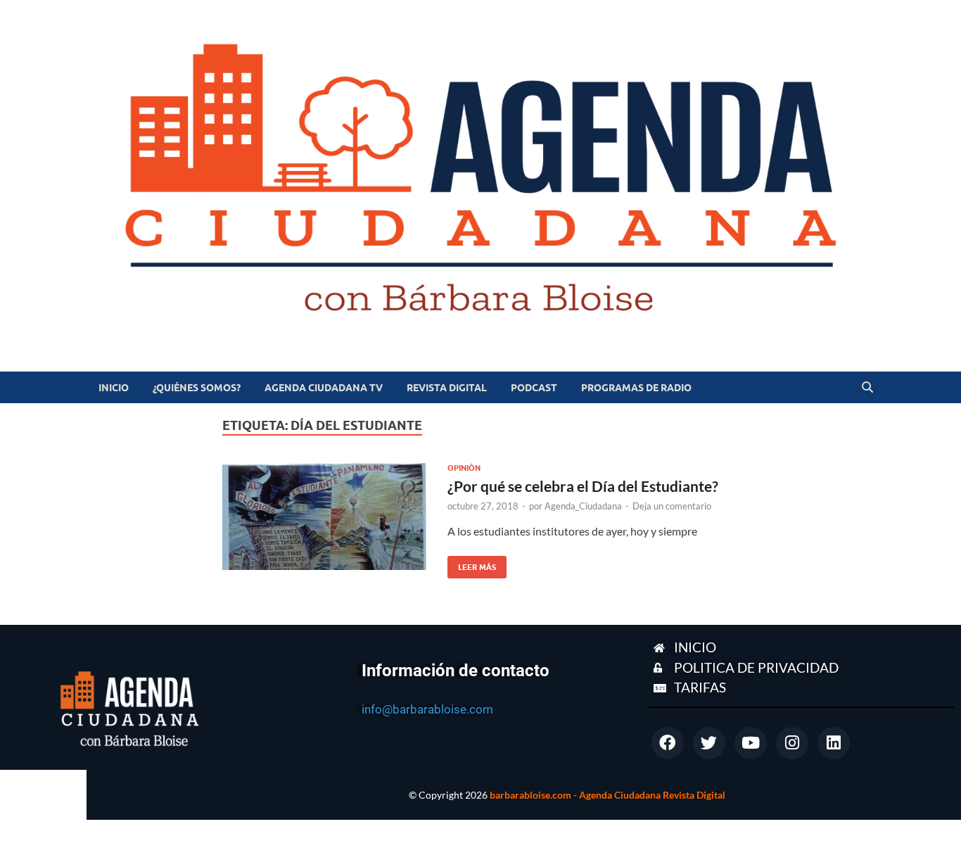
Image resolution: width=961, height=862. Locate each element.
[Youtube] (750, 743)
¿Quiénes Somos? (197, 387)
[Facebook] (667, 743)
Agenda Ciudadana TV (324, 387)
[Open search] (867, 388)
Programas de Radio (636, 387)
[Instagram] (792, 743)
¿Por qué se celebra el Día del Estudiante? (582, 486)
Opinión (463, 468)
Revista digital (447, 387)
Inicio (113, 387)
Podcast (534, 387)
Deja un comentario (671, 506)
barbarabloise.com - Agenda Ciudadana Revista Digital (607, 795)
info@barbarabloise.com (427, 709)
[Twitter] (709, 743)
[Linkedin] (833, 743)
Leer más (471, 564)
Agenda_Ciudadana (583, 506)
